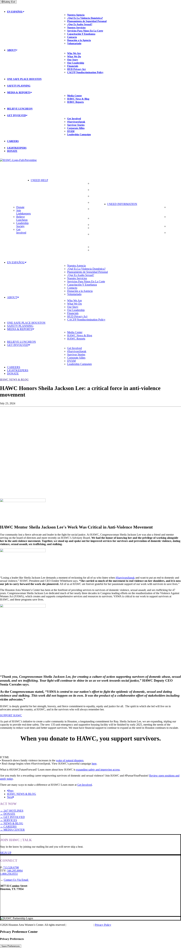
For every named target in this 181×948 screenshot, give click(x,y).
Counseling (97, 224)
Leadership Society (22, 225)
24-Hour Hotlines (95, 185)
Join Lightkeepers (23, 212)
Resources (173, 232)
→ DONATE (7, 813)
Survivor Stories (75, 125)
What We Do (74, 56)
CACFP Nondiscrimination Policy (85, 72)
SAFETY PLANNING (18, 85)
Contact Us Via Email (16, 879)
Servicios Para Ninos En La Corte (85, 30)
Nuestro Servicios (76, 27)
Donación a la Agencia (79, 40)
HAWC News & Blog (78, 99)
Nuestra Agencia (75, 15)
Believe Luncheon (22, 218)
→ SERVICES (8, 820)
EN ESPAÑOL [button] (15, 11)
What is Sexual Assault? (172, 220)
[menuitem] (94, 26)
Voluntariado (74, 43)
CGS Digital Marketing (80, 924)
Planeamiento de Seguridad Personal (87, 21)
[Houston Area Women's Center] (90, 166)
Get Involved (74, 118)
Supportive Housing (97, 198)
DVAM (70, 131)
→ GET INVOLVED (12, 817)
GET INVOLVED (16, 115)
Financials (72, 66)
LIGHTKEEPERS (17, 148)
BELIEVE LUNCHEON (20, 108)
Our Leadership (75, 63)
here (94, 763)
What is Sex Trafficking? (174, 228)
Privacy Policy (103, 924)
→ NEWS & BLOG (11, 823)
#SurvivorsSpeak (76, 121)
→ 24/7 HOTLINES (11, 810)
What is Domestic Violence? (173, 210)
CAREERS (13, 141)
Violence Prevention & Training (98, 253)
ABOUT (11, 50)
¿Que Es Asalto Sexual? (79, 24)
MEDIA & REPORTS (18, 92)
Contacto (72, 37)
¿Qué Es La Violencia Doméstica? (85, 18)
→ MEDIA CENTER (12, 829)
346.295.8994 (15, 870)
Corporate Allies (75, 128)
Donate (20, 207)
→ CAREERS (8, 826)
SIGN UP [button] (5, 852)
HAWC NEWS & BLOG (21, 793)
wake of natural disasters (69, 760)
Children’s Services (96, 229)
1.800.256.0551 (9, 873)
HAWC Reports (75, 102)
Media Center (74, 95)
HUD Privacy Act (76, 69)
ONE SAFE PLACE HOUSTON (24, 79)
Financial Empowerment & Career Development (99, 239)
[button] (69, 180)
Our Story (72, 59)
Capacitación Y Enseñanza (81, 34)
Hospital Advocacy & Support (98, 212)
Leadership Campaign (79, 134)
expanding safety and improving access (98, 769)
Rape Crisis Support (97, 204)
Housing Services (95, 220)
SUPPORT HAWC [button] (11, 715)
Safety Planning (96, 191)
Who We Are (74, 53)
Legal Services (99, 246)
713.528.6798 (11, 867)
